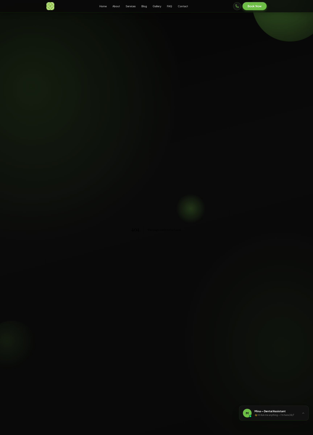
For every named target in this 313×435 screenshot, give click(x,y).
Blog (144, 6)
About (116, 6)
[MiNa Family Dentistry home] (50, 6)
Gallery (157, 6)
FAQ (169, 6)
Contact (183, 6)
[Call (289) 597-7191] (237, 6)
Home (103, 6)
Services (131, 6)
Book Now (255, 6)
